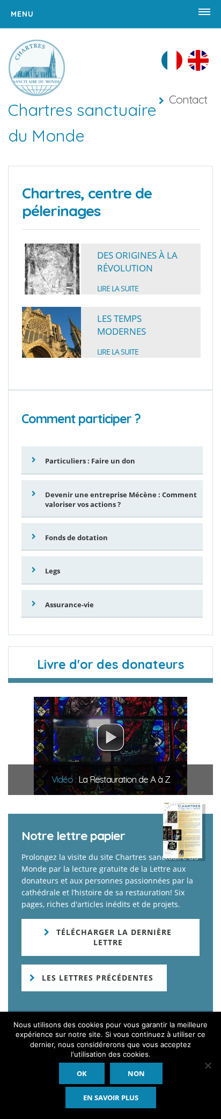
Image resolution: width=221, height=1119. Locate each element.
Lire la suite (117, 288)
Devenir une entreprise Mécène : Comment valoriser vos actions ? (121, 499)
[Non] (207, 1065)
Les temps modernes (121, 324)
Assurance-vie (69, 604)
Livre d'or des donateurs (111, 664)
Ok (82, 1073)
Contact (188, 99)
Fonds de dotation (76, 537)
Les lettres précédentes (97, 978)
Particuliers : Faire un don (90, 461)
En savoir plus (110, 1097)
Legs (52, 571)
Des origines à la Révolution (137, 261)
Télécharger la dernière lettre (114, 937)
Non (136, 1073)
